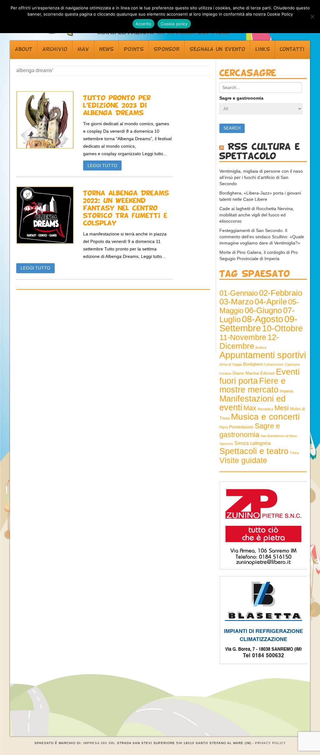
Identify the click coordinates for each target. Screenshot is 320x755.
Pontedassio (241, 426)
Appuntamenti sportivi (262, 355)
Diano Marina (245, 373)
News (106, 49)
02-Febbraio (280, 293)
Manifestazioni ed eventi (252, 403)
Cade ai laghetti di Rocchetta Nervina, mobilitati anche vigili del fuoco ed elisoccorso (256, 215)
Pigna (223, 427)
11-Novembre (242, 337)
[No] (312, 16)
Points (134, 49)
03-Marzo (236, 301)
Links (262, 49)
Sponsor (167, 49)
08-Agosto (262, 319)
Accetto (144, 23)
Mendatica (265, 409)
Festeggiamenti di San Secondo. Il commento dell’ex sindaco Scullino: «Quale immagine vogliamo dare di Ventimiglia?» (261, 236)
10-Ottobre (282, 328)
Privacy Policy (270, 743)
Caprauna (292, 364)
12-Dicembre (249, 341)
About (23, 49)
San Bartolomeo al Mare (279, 436)
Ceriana (225, 373)
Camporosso (273, 364)
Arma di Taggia (230, 364)
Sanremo (226, 444)
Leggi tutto (102, 165)
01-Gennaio (238, 293)
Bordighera (252, 364)
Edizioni (267, 373)
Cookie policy (174, 23)
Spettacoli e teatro (253, 451)
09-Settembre (258, 323)
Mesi (281, 408)
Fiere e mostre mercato (252, 385)
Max (83, 49)
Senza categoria (252, 443)
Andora (260, 347)
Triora (294, 453)
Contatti (292, 49)
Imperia (286, 391)
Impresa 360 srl (99, 743)
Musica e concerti (265, 417)
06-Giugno (263, 310)
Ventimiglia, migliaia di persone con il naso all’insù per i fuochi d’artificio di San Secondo (261, 177)
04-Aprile (271, 301)
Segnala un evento (217, 49)
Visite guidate (243, 460)
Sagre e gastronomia (241, 98)
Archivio (55, 49)
